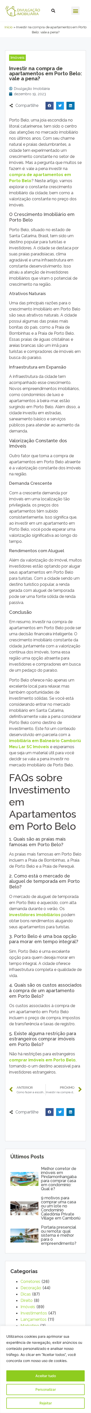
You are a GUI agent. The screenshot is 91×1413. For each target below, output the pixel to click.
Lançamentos (33, 1319)
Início (9, 27)
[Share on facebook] (50, 106)
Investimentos (33, 1313)
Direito (26, 1300)
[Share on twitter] (60, 106)
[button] (75, 11)
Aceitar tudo (45, 1376)
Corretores (30, 1281)
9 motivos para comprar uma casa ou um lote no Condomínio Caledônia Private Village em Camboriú (60, 1208)
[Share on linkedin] (70, 106)
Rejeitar (45, 1403)
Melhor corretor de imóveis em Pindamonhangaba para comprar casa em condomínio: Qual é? (59, 1178)
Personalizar (45, 1389)
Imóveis (27, 1306)
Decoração (30, 1287)
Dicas (25, 1294)
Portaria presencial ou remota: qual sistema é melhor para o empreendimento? (58, 1235)
